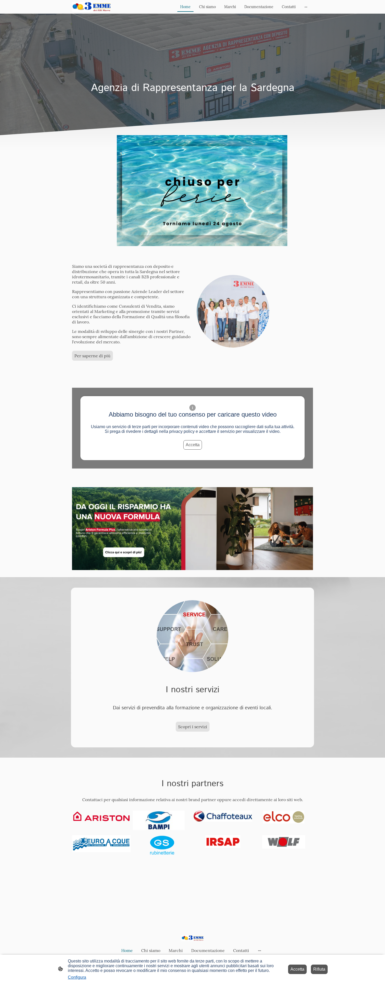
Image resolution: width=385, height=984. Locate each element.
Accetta (193, 445)
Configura (77, 977)
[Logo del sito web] (91, 7)
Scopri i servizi (192, 726)
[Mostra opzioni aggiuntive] (306, 7)
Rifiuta (319, 969)
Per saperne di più (92, 355)
